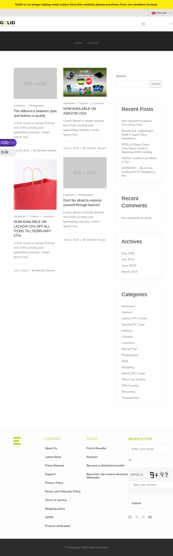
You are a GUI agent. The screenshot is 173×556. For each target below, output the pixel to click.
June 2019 (129, 265)
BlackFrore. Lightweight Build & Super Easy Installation (137, 134)
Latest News (53, 457)
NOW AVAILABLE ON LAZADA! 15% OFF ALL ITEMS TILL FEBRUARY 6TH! (32, 228)
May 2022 (128, 253)
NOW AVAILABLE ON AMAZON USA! (79, 111)
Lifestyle (127, 336)
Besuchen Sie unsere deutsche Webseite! (107, 475)
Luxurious (19, 105)
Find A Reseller (96, 448)
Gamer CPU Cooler (134, 318)
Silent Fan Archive (134, 379)
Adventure (69, 103)
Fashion (83, 103)
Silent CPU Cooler (134, 373)
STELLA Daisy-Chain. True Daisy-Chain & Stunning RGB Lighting (137, 148)
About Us (51, 448)
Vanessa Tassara (46, 150)
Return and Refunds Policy (63, 491)
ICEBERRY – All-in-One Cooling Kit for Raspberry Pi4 (138, 171)
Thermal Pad (130, 397)
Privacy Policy (54, 482)
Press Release (54, 465)
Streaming (128, 391)
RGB (125, 361)
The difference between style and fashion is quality (35, 113)
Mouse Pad (129, 349)
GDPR (49, 517)
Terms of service (56, 500)
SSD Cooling (130, 385)
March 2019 (130, 271)
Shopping (128, 367)
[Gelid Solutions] (7, 24)
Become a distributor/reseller (105, 465)
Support (50, 474)
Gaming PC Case (133, 324)
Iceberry (127, 330)
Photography (36, 105)
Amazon (91, 457)
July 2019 (128, 259)
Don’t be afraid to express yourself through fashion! (82, 203)
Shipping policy (55, 508)
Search (121, 76)
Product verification (57, 526)
